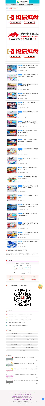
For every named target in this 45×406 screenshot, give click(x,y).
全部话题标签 (22, 350)
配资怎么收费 (29, 344)
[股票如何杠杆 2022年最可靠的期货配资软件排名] (12, 216)
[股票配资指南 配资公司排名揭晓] (12, 114)
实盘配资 (30, 341)
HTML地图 (35, 401)
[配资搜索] (37, 1)
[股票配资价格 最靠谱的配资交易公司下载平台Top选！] (12, 86)
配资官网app (14, 4)
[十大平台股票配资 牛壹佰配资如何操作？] (12, 197)
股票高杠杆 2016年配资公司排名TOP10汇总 (17, 322)
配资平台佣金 (13, 341)
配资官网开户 (22, 4)
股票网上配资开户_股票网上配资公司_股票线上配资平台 (22, 397)
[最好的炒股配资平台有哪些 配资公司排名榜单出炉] (12, 95)
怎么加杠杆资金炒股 (30, 336)
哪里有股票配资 (14, 344)
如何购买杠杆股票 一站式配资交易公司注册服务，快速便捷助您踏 (21, 314)
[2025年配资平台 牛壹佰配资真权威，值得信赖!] (12, 179)
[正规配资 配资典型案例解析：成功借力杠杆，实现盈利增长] (12, 142)
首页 (7, 4)
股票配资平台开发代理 (30, 347)
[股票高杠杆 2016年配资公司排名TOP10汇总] (12, 105)
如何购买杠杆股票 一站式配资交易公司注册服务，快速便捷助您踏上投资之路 (28, 67)
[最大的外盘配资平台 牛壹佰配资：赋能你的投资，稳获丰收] (12, 188)
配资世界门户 (29, 333)
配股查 (16, 392)
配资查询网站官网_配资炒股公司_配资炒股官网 (22, 399)
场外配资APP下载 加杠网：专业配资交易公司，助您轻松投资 (20, 319)
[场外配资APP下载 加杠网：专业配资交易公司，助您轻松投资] (12, 77)
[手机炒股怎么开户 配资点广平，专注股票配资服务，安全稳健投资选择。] (12, 123)
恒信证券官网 (35, 8)
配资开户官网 (13, 347)
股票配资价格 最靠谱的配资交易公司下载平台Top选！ (19, 317)
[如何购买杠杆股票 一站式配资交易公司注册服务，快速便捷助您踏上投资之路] (12, 68)
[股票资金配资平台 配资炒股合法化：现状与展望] (12, 169)
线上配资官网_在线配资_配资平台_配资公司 (27, 392)
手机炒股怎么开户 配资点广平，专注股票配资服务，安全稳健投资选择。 (28, 123)
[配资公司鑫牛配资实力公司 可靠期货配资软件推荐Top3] (12, 225)
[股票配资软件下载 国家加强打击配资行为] (12, 244)
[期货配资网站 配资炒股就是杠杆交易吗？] (12, 160)
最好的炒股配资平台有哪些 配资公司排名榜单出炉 (18, 325)
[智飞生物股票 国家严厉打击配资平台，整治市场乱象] (12, 234)
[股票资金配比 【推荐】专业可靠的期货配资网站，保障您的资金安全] (12, 207)
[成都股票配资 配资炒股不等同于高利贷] (12, 151)
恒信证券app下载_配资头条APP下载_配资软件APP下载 (22, 396)
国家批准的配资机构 (30, 339)
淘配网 (14, 336)
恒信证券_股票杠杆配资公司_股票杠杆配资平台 (22, 394)
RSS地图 (30, 401)
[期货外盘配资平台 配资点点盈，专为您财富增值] (12, 132)
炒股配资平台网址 (14, 339)
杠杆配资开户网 (14, 333)
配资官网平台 (30, 4)
